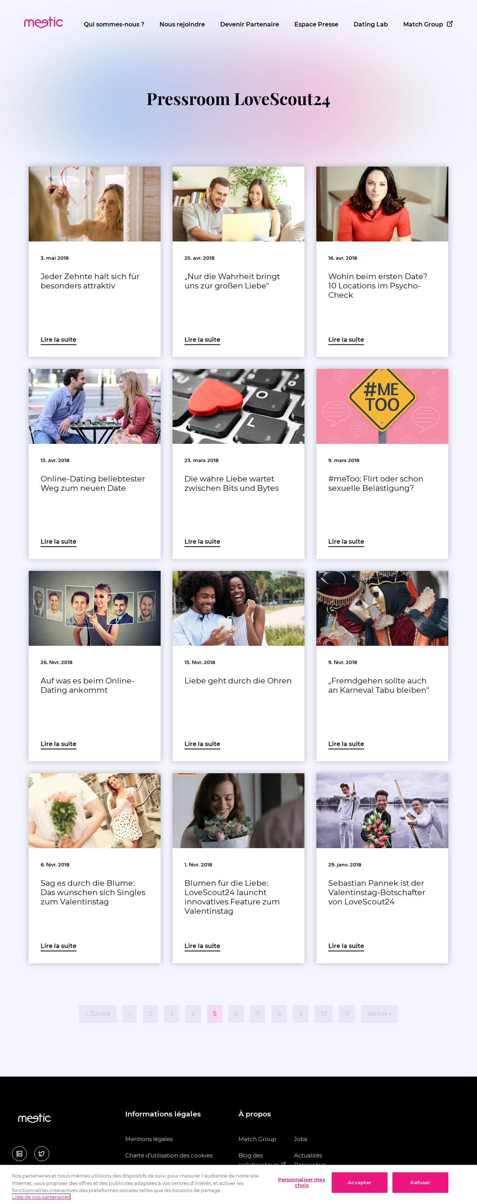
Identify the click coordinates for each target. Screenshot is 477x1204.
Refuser (420, 1182)
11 (347, 1013)
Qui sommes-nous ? (114, 24)
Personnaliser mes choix (301, 1182)
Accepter (359, 1182)
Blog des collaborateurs (259, 1160)
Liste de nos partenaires (41, 1197)
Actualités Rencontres (310, 1160)
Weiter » (379, 1013)
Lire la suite (58, 339)
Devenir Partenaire (249, 24)
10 (323, 1013)
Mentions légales (149, 1139)
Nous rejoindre (182, 24)
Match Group (423, 24)
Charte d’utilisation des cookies (168, 1155)
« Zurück (98, 1013)
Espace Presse (316, 24)
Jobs (300, 1139)
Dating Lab (371, 24)
